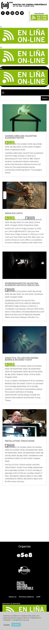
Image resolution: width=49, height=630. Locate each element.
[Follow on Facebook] (3, 13)
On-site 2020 (27, 222)
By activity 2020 (35, 372)
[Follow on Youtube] (17, 13)
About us (12, 597)
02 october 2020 (25, 144)
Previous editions (26, 597)
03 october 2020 (17, 450)
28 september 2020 (18, 369)
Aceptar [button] (16, 625)
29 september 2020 (13, 453)
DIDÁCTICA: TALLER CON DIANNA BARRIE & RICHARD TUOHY (21, 359)
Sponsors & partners (11, 604)
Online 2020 (27, 147)
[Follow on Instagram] (12, 13)
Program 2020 (16, 225)
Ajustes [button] (7, 625)
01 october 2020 (24, 366)
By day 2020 (15, 147)
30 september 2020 (19, 372)
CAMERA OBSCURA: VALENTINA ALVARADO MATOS (21, 137)
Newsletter (39, 13)
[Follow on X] (8, 13)
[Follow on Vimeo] (22, 13)
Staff (38, 597)
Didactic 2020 (22, 374)
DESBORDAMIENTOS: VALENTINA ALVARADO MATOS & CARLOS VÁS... (22, 284)
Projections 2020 (17, 150)
